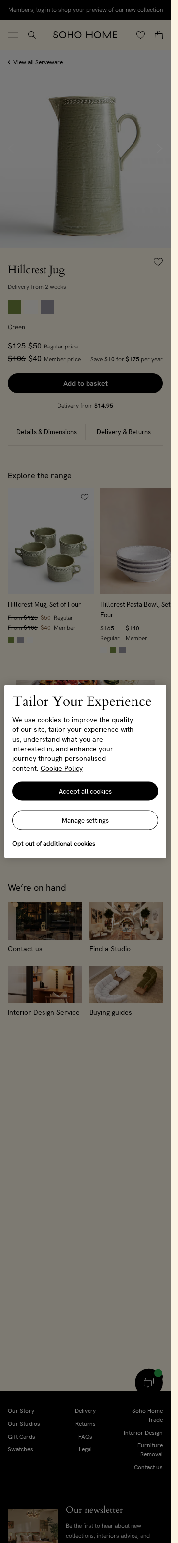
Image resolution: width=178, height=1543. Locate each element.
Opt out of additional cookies (53, 843)
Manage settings (85, 820)
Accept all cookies (85, 791)
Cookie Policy (62, 767)
